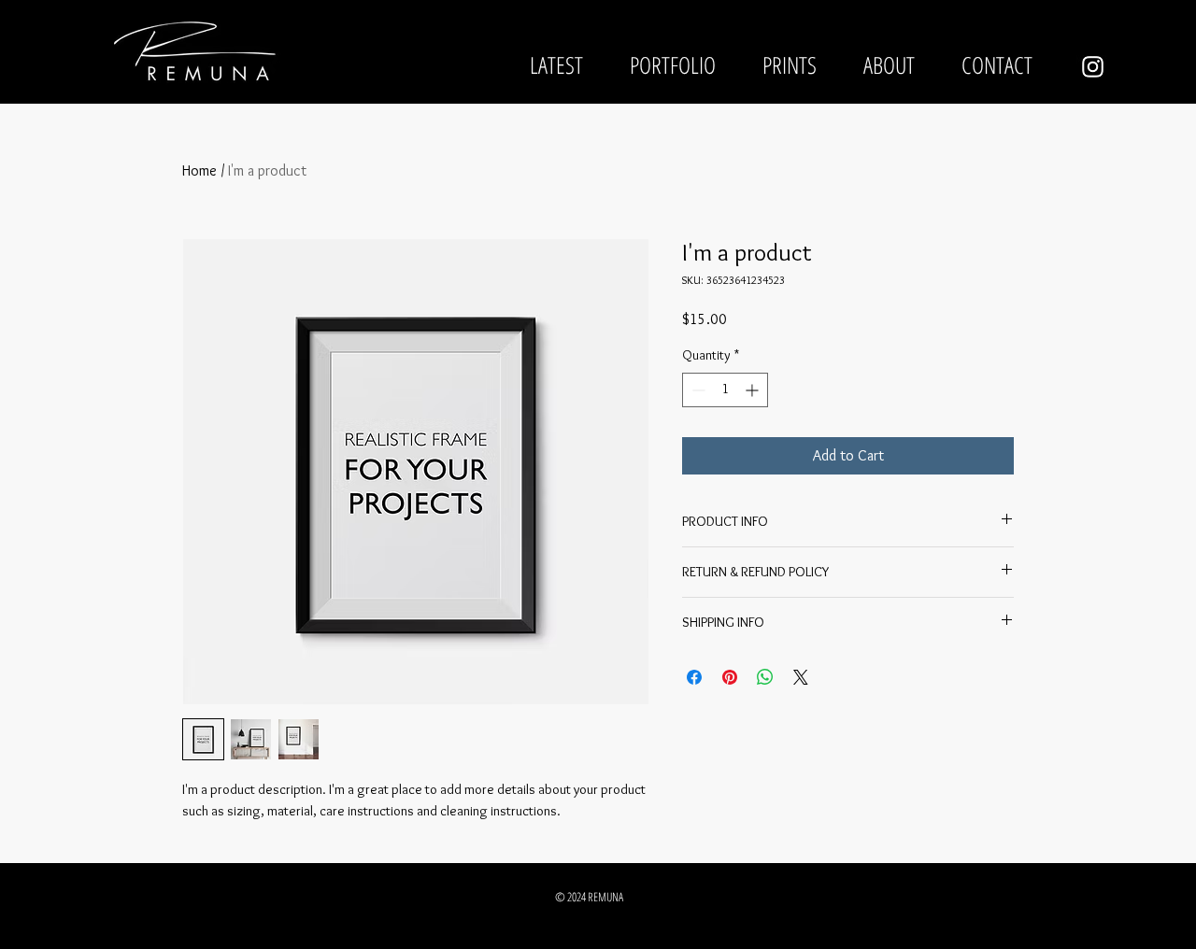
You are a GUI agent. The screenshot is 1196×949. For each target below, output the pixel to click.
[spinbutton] (725, 390)
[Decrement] (696, 390)
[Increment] (753, 390)
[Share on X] (801, 677)
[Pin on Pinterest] (730, 677)
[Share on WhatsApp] (765, 677)
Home (199, 170)
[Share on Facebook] (694, 677)
